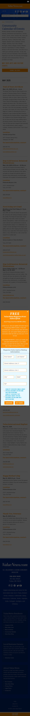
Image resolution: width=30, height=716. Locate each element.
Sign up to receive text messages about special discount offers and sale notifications (13, 396)
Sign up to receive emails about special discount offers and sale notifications (15, 390)
